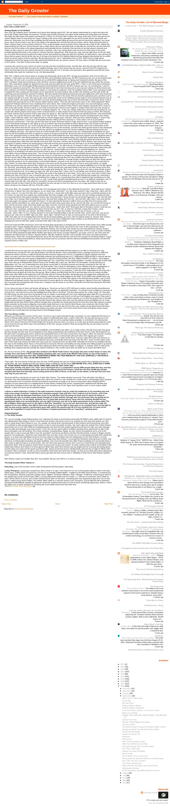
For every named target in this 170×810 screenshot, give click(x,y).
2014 (122, 667)
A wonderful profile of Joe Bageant (141, 261)
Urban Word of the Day (153, 624)
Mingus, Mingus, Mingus (131, 706)
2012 (122, 672)
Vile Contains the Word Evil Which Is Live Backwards (143, 758)
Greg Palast (158, 170)
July (124, 775)
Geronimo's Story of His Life (151, 165)
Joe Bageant (158, 259)
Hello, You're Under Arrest (132, 698)
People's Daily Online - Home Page (148, 358)
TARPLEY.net (157, 436)
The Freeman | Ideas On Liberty (150, 527)
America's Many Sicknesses (133, 708)
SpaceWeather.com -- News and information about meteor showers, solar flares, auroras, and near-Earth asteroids (142, 429)
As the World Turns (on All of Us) (135, 756)
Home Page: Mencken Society (150, 207)
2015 (122, 664)
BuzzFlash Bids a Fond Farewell (136, 84)
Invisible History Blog (154, 236)
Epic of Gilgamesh (155, 138)
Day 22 (134, 335)
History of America (155, 186)
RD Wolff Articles (156, 396)
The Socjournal (156, 586)
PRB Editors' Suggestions (152, 368)
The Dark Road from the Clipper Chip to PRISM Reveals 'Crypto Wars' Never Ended (147, 51)
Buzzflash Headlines (154, 82)
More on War (127, 754)
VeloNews (159, 636)
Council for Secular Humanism (150, 97)
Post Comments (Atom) (24, 509)
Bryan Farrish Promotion (152, 72)
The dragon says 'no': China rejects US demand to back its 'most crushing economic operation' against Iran (143, 413)
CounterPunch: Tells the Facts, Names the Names (142, 102)
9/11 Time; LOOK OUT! (131, 749)
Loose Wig (126, 701)
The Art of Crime (128, 724)
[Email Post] (33, 486)
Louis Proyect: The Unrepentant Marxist (146, 314)
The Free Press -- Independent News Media (145, 522)
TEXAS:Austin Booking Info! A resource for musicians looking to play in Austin (145, 458)
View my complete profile (158, 803)
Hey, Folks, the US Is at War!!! (134, 761)
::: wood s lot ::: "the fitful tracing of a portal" (143, 26)
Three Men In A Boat (154, 600)
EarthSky (159, 117)
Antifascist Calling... (154, 47)
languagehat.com (155, 293)
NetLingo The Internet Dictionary (149, 328)
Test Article (125, 612)
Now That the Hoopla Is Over (133, 741)
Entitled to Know (156, 133)
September (127, 696)
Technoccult (158, 452)
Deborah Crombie (155, 112)
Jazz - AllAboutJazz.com (153, 254)
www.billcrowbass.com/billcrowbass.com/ (145, 650)
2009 (122, 679)
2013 (122, 669)
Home (57, 504)
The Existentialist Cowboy (152, 492)
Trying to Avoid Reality (131, 732)
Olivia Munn (136, 188)
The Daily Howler (156, 471)
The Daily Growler (28, 10)
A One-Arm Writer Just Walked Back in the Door (141, 770)
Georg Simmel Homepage (152, 160)
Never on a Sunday (129, 713)
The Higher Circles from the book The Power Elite (142, 548)
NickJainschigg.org (155, 348)
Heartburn (126, 737)
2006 (122, 686)
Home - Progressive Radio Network (148, 202)
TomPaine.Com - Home (153, 605)
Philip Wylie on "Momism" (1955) (149, 363)
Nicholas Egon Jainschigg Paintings (147, 333)
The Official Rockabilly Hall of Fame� (147, 574)
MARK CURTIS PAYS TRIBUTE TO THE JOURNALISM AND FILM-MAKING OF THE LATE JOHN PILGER (143, 279)
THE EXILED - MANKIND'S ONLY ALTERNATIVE (143, 476)
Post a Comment (11, 500)
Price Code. (126, 295)
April (125, 783)
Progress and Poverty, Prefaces (150, 384)
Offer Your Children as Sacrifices (135, 744)
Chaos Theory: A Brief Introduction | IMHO (145, 92)
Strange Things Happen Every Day (136, 722)
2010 (122, 676)
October (126, 693)
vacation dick (125, 626)
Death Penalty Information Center (149, 107)
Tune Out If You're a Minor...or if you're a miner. (141, 710)
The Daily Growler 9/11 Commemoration (138, 746)
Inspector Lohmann (155, 220)
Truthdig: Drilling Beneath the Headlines (146, 610)
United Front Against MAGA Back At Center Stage (143, 438)
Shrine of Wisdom (155, 404)
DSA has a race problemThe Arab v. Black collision (143, 172)
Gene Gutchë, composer (153, 150)
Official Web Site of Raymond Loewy (147, 353)
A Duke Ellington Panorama (151, 31)
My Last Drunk (128, 703)
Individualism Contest (130, 768)
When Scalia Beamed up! (138, 494)
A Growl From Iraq (129, 720)
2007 (122, 684)
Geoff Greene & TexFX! (153, 155)
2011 (122, 674)
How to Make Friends (135, 588)
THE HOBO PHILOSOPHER (152, 553)
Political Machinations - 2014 (144, 555)
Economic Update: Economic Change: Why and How (142, 398)
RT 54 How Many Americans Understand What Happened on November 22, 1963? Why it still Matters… (144, 240)
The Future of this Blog (133, 316)
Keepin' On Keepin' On (131, 734)
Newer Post (6, 504)
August (126, 773)
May (124, 780)
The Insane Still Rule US (131, 763)
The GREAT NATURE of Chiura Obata (147, 543)
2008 (122, 681)
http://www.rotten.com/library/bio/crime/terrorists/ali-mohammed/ (30, 247)
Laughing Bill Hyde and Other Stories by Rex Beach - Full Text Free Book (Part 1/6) (144, 308)
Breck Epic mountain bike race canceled (138, 638)
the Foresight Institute (153, 506)
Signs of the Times (155, 409)
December (127, 689)
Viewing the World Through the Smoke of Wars (140, 729)
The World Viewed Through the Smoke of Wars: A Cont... (144, 727)
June (125, 778)
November (127, 691)
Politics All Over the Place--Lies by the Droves (140, 766)
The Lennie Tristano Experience (149, 569)
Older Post (108, 504)
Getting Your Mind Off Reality (133, 751)
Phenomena (127, 739)
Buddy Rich (158, 77)
